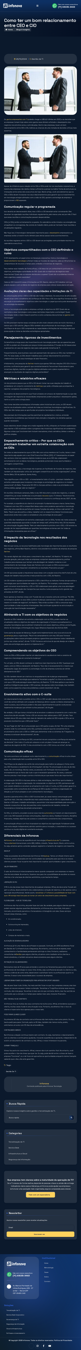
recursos (45, 496)
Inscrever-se (39, 1234)
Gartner (31, 364)
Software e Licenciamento (15, 1333)
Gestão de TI (37, 59)
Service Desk (14, 1148)
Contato (47, 1281)
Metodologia (48, 1268)
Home (10, 30)
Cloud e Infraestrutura (14, 1329)
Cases (46, 1272)
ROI (17, 200)
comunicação (54, 756)
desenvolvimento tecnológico (15, 261)
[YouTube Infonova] (49, 1345)
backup (46, 856)
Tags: (8, 1065)
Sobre (46, 1277)
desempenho (55, 233)
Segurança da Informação (19, 1159)
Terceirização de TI (16, 1142)
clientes (12, 843)
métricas (39, 386)
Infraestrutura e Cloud (18, 1154)
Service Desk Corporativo (15, 1315)
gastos (67, 315)
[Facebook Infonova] (43, 1345)
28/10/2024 (21, 59)
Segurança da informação (15, 1324)
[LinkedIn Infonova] (31, 1345)
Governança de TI (12, 1319)
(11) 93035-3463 (66, 7)
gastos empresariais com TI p (17, 119)
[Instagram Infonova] (37, 1345)
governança (8, 636)
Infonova (8, 840)
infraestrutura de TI (53, 840)
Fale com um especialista (39, 1195)
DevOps (19, 954)
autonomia (48, 813)
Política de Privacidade (63, 1340)
